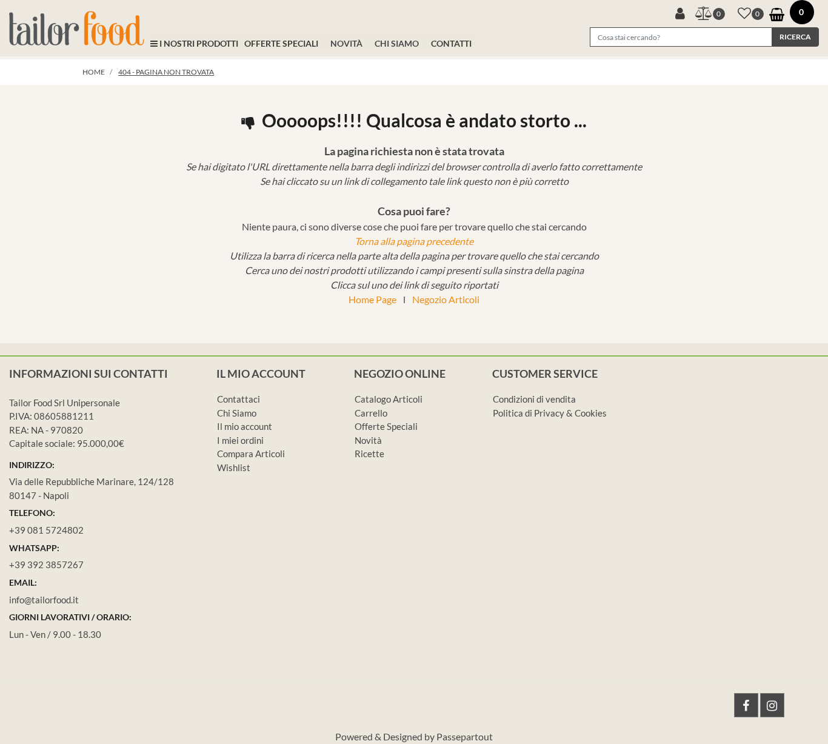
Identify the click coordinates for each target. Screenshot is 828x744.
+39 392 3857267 (46, 564)
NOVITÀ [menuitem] (346, 43)
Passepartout (464, 736)
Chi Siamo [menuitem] (236, 412)
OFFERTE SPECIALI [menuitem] (281, 43)
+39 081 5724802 (46, 529)
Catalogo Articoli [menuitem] (388, 399)
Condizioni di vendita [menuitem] (534, 399)
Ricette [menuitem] (369, 453)
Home (93, 71)
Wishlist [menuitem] (233, 467)
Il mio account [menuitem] (244, 426)
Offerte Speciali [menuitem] (386, 426)
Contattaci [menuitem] (238, 399)
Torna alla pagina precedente (414, 241)
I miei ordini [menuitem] (240, 440)
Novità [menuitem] (368, 440)
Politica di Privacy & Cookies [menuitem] (550, 412)
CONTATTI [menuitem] (451, 43)
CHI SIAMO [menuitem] (397, 43)
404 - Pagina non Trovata (166, 71)
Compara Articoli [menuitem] (251, 453)
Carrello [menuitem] (371, 412)
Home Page (372, 299)
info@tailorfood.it (44, 599)
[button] (795, 37)
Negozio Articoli (445, 299)
